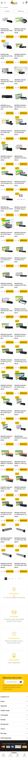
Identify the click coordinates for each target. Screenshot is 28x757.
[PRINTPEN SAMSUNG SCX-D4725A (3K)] (20, 172)
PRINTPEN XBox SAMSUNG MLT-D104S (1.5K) (7, 208)
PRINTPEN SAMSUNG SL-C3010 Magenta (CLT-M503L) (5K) (20, 513)
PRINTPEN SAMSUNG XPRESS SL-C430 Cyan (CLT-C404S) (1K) (20, 462)
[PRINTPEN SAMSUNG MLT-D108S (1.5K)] (7, 121)
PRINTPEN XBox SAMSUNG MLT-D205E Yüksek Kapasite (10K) (7, 80)
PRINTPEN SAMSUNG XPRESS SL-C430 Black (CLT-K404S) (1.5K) (7, 462)
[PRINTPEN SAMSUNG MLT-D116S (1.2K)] (20, 71)
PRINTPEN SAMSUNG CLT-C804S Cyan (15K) (20, 539)
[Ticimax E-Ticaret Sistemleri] (14, 753)
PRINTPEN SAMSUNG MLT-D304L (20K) (6, 157)
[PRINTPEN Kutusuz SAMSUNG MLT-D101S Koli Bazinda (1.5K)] (7, 96)
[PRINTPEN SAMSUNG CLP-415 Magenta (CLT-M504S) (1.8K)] (7, 172)
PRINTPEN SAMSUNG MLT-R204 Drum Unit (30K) (20, 106)
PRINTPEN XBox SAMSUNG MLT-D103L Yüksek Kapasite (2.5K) (20, 157)
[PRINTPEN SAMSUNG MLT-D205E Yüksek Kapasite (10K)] (7, 402)
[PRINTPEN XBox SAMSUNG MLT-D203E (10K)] (20, 427)
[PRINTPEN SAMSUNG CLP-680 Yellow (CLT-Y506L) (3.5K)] (7, 376)
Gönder (21, 682)
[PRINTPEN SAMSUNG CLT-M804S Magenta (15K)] (7, 554)
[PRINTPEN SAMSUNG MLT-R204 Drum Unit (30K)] (20, 96)
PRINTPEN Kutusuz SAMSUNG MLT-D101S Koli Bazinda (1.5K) (6, 106)
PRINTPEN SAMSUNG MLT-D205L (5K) (20, 29)
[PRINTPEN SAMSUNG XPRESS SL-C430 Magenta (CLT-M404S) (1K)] (7, 478)
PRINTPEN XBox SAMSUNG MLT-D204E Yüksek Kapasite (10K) (7, 29)
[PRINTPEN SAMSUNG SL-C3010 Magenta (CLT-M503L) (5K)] (20, 503)
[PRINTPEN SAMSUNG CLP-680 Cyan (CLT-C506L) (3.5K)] (7, 351)
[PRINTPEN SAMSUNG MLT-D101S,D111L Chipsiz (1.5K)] (7, 325)
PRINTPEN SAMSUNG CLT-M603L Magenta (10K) (20, 208)
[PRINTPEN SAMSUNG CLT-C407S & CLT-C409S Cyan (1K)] (7, 249)
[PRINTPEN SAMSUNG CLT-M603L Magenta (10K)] (20, 198)
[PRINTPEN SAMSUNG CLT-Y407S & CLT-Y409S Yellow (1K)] (7, 274)
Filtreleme (21, 11)
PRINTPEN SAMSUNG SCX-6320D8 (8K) (20, 131)
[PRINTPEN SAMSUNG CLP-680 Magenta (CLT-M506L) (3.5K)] (20, 351)
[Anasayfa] (2, 7)
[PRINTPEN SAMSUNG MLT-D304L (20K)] (7, 147)
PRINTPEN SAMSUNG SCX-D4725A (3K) (20, 182)
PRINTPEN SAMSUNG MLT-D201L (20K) (20, 411)
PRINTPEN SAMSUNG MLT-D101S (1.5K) (20, 55)
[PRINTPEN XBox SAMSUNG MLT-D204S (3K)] (7, 300)
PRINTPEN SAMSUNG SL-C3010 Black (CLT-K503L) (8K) (20, 488)
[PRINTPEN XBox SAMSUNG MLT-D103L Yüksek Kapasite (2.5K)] (20, 147)
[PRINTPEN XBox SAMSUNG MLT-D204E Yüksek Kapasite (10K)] (7, 20)
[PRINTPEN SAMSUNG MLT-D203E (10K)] (7, 427)
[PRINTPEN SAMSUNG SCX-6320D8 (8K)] (20, 121)
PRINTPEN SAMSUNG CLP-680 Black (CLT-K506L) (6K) (20, 335)
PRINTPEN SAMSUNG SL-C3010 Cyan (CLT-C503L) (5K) (6, 513)
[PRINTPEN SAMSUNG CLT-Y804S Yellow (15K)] (20, 554)
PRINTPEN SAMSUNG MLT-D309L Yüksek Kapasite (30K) (20, 386)
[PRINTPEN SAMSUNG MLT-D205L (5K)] (20, 20)
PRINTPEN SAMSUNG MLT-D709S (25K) (6, 539)
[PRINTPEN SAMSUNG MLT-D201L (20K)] (20, 402)
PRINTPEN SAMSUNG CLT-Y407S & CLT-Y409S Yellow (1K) (7, 284)
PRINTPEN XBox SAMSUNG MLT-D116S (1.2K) (20, 284)
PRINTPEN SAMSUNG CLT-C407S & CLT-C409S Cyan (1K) (6, 259)
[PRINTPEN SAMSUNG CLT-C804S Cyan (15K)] (20, 529)
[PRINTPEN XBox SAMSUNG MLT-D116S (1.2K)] (20, 274)
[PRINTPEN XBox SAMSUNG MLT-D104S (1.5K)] (7, 198)
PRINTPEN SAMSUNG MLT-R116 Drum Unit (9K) (20, 309)
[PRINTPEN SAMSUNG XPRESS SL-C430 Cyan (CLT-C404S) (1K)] (20, 452)
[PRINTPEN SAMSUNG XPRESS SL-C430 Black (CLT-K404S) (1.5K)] (7, 452)
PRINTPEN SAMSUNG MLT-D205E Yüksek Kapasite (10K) (6, 411)
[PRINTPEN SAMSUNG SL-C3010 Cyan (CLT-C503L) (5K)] (7, 503)
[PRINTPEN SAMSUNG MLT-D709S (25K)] (7, 529)
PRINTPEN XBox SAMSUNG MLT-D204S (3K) (7, 310)
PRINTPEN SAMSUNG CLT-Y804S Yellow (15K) (20, 564)
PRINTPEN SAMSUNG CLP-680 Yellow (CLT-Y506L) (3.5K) (6, 386)
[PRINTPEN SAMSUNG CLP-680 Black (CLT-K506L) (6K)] (20, 325)
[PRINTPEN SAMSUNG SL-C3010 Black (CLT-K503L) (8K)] (20, 478)
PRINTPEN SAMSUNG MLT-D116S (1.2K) (20, 80)
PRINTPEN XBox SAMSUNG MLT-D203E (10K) (20, 437)
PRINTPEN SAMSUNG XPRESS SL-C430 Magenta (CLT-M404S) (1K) (7, 488)
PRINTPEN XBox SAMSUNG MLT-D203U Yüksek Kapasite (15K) (7, 55)
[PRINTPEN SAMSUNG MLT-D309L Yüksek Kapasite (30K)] (20, 376)
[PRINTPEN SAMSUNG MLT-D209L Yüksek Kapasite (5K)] (7, 223)
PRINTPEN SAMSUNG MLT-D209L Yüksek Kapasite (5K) (6, 233)
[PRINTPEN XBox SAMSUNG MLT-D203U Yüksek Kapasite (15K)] (7, 45)
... (15, 578)
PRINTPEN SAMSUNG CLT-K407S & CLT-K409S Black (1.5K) (20, 233)
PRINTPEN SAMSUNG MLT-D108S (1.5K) (6, 131)
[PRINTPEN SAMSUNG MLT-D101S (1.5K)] (20, 45)
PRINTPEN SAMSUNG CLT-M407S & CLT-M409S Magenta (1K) (20, 259)
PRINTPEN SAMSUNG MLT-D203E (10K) (6, 437)
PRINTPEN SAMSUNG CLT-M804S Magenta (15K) (6, 564)
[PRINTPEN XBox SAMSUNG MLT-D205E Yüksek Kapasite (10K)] (7, 71)
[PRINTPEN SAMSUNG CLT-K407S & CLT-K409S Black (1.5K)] (20, 223)
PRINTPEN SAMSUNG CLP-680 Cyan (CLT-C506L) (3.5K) (6, 360)
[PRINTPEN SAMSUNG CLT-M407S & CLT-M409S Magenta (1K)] (20, 249)
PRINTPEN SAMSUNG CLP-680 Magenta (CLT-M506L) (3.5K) (20, 360)
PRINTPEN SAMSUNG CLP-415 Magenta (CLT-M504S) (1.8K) (7, 182)
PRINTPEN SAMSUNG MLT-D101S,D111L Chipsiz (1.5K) (7, 335)
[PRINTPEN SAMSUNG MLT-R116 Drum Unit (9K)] (20, 300)
